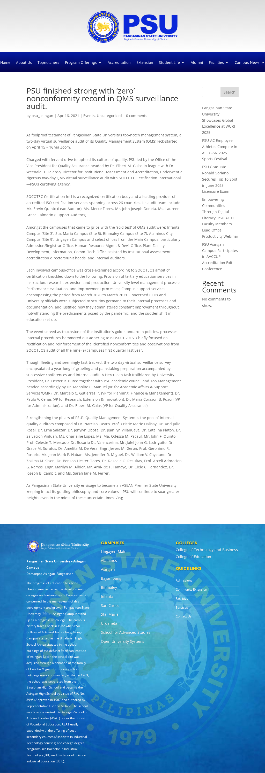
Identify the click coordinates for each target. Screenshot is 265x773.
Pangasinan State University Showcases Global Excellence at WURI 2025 (218, 120)
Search (229, 92)
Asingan (108, 569)
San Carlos (110, 605)
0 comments (136, 115)
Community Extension (191, 589)
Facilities (216, 63)
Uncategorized (109, 115)
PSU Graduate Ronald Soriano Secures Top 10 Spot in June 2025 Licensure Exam (219, 179)
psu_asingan (42, 115)
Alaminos (109, 560)
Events (89, 115)
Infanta (107, 596)
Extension (144, 63)
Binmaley (109, 587)
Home (5, 63)
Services (182, 607)
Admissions (184, 580)
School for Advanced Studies (125, 632)
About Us (24, 63)
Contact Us (184, 616)
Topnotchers (48, 63)
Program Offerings (81, 63)
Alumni (197, 63)
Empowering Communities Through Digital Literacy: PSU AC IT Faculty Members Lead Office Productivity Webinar (220, 218)
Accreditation (119, 63)
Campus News (247, 63)
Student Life (169, 63)
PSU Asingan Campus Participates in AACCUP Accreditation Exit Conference (220, 256)
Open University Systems (122, 641)
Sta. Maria (110, 614)
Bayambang (111, 578)
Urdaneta (109, 623)
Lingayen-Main (114, 551)
